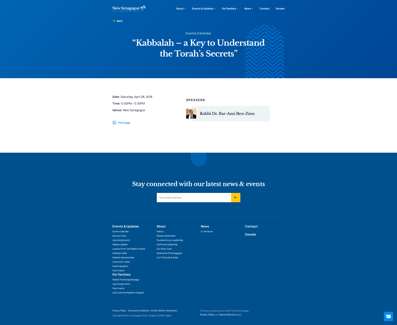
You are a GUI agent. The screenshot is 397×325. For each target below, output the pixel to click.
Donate (280, 8)
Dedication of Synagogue (169, 253)
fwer (235, 197)
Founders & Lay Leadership (170, 240)
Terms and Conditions (138, 310)
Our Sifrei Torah (164, 248)
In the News (207, 231)
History (160, 231)
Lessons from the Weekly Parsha (128, 248)
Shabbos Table (119, 253)
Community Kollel (121, 261)
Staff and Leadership (167, 244)
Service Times (119, 235)
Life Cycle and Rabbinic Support (128, 292)
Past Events (118, 270)
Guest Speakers (120, 266)
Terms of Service (227, 314)
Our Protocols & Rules (167, 257)
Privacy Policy (119, 310)
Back (120, 20)
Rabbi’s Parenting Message (125, 279)
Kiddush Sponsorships (123, 257)
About (180, 8)
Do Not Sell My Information (164, 310)
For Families (229, 8)
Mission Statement (166, 235)
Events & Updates (203, 8)
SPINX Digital (165, 315)
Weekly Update (119, 244)
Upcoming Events (121, 240)
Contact (265, 8)
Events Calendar (120, 231)
